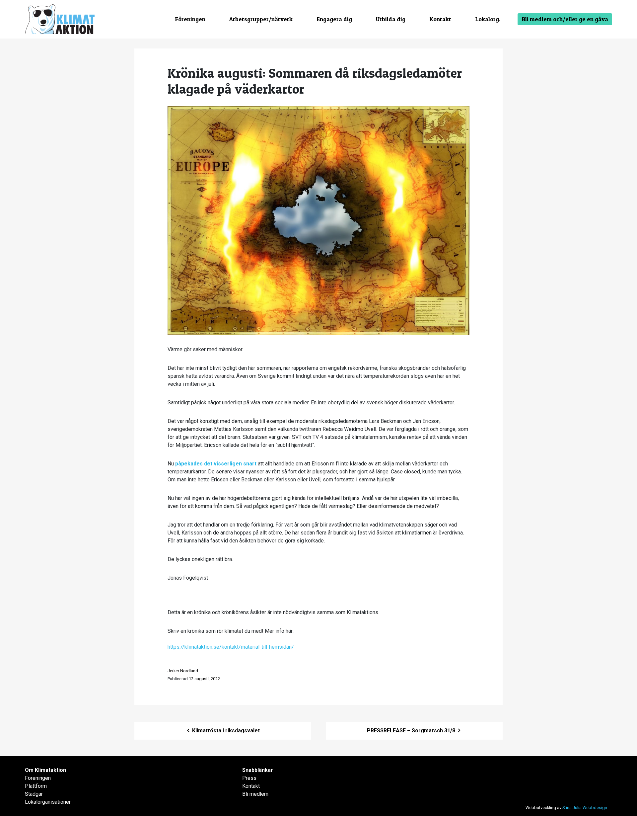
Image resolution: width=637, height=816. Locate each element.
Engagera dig (334, 19)
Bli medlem (255, 794)
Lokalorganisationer (48, 802)
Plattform (36, 786)
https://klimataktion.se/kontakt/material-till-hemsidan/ (231, 647)
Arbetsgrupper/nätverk (261, 19)
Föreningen (190, 19)
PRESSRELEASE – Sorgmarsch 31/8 (412, 730)
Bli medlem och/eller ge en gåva (565, 19)
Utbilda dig (390, 19)
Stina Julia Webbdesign (584, 807)
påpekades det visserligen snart (216, 463)
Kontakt (440, 19)
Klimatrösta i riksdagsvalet (225, 730)
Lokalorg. (487, 19)
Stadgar (34, 794)
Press (249, 778)
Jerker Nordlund (183, 670)
